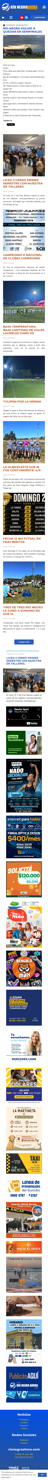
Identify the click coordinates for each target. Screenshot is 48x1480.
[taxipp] (24, 1163)
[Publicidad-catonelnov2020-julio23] (24, 1306)
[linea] (24, 1188)
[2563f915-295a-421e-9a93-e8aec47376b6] (24, 1086)
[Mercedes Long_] (24, 1047)
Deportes (24, 1425)
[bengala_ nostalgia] (24, 969)
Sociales (24, 1422)
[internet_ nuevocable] (24, 837)
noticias (23, 651)
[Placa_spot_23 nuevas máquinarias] (24, 1008)
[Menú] (44, 7)
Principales (33, 651)
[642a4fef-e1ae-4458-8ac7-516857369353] (24, 879)
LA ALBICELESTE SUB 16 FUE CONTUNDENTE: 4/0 (22, 468)
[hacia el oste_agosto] (24, 1275)
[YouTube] (22, 17)
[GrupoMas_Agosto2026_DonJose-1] (24, 924)
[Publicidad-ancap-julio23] (24, 1220)
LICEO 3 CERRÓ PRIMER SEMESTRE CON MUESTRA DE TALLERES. (23, 183)
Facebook (24, 1440)
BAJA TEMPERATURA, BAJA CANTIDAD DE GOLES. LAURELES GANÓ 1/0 (24, 330)
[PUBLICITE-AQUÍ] (24, 1385)
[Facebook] (26, 17)
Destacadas (12, 651)
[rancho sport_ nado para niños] (24, 786)
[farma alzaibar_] (24, 1341)
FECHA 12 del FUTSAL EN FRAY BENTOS (22, 540)
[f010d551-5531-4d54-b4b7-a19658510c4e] (24, 1128)
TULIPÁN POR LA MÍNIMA (22, 401)
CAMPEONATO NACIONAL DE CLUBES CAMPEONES (22, 256)
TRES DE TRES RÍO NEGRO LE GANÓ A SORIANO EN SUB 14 (23, 610)
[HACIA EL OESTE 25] (24, 1247)
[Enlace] (20, 7)
